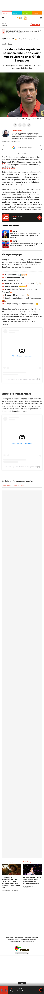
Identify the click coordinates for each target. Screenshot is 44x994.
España (4, 25)
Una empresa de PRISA (22, 948)
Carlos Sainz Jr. (6, 486)
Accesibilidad (19, 937)
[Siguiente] (41, 39)
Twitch (30, 898)
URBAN (35, 13)
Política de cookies (13, 939)
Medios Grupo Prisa (22, 953)
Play (41, 990)
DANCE (25, 13)
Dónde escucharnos (28, 941)
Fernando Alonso (18, 486)
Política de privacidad (31, 937)
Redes (10, 44)
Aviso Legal (9, 937)
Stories (34, 898)
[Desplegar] (22, 983)
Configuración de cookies (28, 939)
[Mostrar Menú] (3, 18)
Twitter (20, 125)
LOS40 (5, 13)
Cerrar (41, 31)
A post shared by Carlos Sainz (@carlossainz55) (22, 379)
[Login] (41, 18)
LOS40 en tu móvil (15, 941)
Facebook (15, 125)
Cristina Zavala (17, 130)
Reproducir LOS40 (39, 217)
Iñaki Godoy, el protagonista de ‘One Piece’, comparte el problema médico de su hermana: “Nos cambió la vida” (11, 882)
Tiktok (13, 898)
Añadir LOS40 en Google (24, 148)
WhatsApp (24, 125)
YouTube (18, 898)
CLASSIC (15, 13)
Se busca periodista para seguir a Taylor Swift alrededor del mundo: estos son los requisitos (32, 880)
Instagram (9, 898)
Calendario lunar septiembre (29, 39)
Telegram (29, 125)
